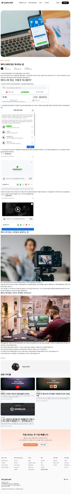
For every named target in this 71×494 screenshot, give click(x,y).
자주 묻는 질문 (31, 469)
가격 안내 (47, 2)
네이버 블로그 (67, 465)
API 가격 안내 (16, 465)
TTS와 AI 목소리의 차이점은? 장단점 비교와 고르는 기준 (53, 394)
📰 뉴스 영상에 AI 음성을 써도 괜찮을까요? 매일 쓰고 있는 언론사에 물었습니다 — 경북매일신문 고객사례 (17, 420)
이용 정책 (55, 460)
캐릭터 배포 (30, 465)
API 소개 (16, 460)
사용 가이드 (7, 60)
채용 (42, 462)
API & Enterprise (33, 2)
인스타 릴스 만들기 (5, 467)
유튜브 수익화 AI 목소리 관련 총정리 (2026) (15, 394)
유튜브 (65, 460)
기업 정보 (42, 460)
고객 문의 (55, 465)
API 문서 (16, 462)
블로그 (2, 60)
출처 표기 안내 (56, 462)
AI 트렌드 (3, 392)
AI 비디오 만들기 (4, 465)
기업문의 (15, 469)
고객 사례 (3, 417)
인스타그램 (66, 462)
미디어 (42, 465)
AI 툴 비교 (38, 392)
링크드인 (66, 467)
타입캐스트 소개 (22, 2)
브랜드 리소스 (31, 467)
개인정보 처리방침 (44, 469)
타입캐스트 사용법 (31, 462)
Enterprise (16, 467)
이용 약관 (42, 467)
